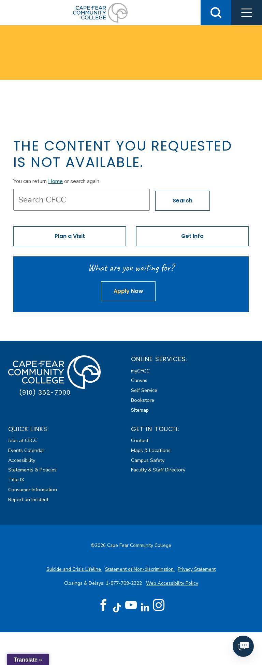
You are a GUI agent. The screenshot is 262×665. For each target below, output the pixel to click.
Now (128, 291)
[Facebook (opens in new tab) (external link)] (103, 605)
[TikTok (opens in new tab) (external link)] (117, 607)
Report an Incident (28, 499)
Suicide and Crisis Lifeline (74, 569)
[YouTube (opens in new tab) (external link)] (131, 605)
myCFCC (140, 370)
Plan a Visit (70, 236)
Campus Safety (147, 460)
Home (55, 181)
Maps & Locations (151, 450)
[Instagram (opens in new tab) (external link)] (158, 605)
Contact (139, 440)
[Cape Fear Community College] (100, 12)
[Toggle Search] (216, 12)
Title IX (16, 479)
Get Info (192, 236)
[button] (246, 12)
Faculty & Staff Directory (158, 469)
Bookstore (142, 400)
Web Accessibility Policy (172, 583)
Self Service (144, 390)
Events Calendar (26, 450)
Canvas (139, 380)
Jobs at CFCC (23, 440)
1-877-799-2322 (124, 583)
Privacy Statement (197, 569)
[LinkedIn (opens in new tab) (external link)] (144, 607)
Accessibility (21, 460)
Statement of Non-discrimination (140, 569)
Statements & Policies (32, 469)
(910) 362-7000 (45, 392)
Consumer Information (32, 489)
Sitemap (140, 410)
